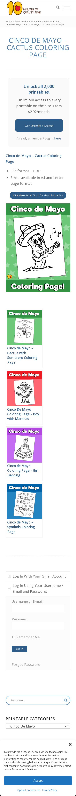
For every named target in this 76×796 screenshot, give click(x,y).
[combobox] (38, 726)
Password (19, 619)
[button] (70, 744)
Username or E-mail (27, 601)
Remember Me (28, 637)
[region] (38, 633)
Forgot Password (26, 664)
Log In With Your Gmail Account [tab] (39, 576)
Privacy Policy (49, 790)
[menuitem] (56, 8)
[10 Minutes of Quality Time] (31, 8)
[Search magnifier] (65, 700)
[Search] (56, 8)
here (57, 138)
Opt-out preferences (28, 790)
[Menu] (65, 8)
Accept (38, 780)
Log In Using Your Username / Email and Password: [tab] (38, 588)
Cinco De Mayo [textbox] (36, 726)
